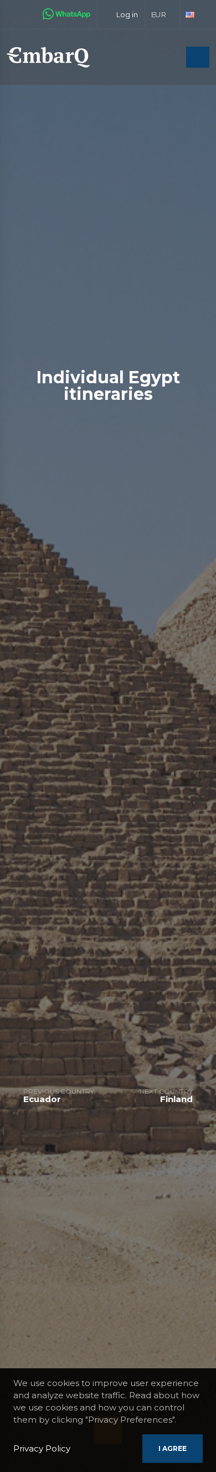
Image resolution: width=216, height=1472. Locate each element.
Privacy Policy (41, 1448)
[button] (162, 14)
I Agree (172, 1448)
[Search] (174, 58)
